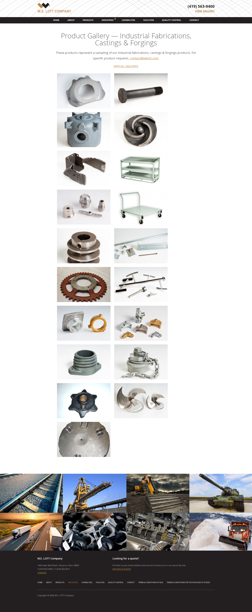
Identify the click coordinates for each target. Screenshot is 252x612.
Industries (107, 20)
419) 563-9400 (46, 569)
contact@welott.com (144, 58)
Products (88, 20)
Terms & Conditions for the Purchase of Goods (188, 582)
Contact (194, 20)
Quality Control (171, 20)
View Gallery (205, 11)
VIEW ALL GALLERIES (126, 66)
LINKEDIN (41, 572)
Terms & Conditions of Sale (150, 582)
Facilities (148, 20)
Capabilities (128, 20)
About (71, 20)
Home (56, 20)
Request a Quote (122, 569)
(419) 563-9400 (201, 6)
